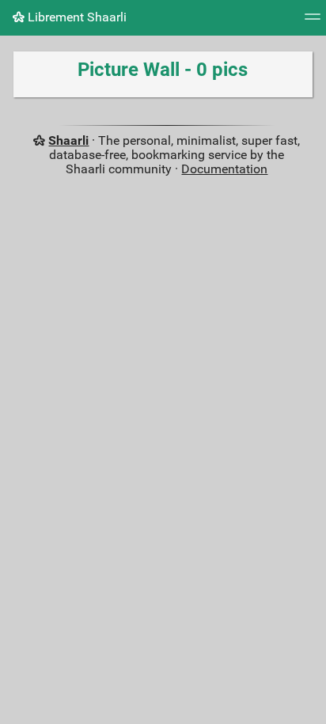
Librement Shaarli (76, 17)
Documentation (224, 168)
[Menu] (312, 22)
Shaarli (68, 140)
